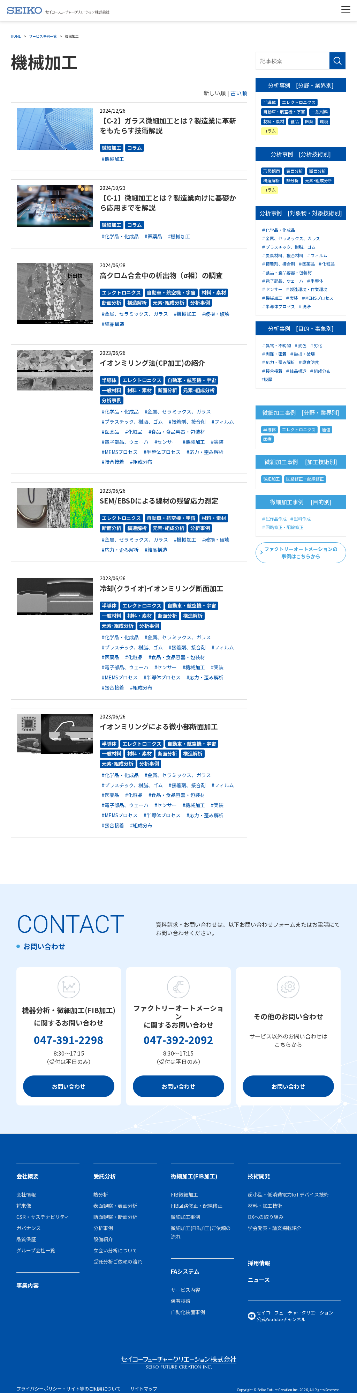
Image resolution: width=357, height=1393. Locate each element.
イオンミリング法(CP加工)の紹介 (152, 363)
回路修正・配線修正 (305, 479)
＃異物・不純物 (276, 345)
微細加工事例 (185, 1216)
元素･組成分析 (168, 302)
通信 (326, 429)
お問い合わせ (68, 1086)
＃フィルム (316, 255)
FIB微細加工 (184, 1194)
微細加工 (111, 147)
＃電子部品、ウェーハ (282, 281)
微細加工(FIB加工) (194, 1176)
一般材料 (111, 390)
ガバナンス (28, 1227)
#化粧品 (134, 431)
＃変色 (300, 345)
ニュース (259, 1279)
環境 (324, 121)
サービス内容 (185, 1289)
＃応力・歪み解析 (278, 362)
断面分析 (111, 302)
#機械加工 (113, 158)
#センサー (165, 441)
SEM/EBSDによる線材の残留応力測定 (159, 501)
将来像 (23, 1205)
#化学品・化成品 (120, 236)
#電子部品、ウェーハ (125, 441)
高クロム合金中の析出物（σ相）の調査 (161, 275)
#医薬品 (153, 236)
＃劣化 (316, 345)
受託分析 (104, 1176)
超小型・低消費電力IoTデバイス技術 (288, 1194)
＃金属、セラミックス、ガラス (290, 238)
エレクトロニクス (121, 292)
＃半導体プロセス (278, 306)
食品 (294, 121)
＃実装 (292, 298)
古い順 (238, 93)
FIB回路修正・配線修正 (196, 1205)
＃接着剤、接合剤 (278, 264)
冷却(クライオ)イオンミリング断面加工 (161, 588)
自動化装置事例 (188, 1312)
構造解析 (137, 302)
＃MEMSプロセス (317, 298)
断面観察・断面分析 (115, 1216)
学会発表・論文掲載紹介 (275, 1227)
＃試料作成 (300, 519)
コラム (134, 147)
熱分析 (292, 180)
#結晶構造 (113, 323)
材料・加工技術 (265, 1205)
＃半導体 (314, 281)
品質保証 (26, 1239)
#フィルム (223, 421)
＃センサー (271, 289)
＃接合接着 (271, 371)
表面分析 (294, 171)
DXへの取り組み (265, 1216)
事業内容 (27, 1285)
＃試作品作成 (274, 519)
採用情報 (259, 1263)
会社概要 (27, 1176)
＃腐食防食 (308, 362)
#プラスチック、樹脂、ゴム (132, 421)
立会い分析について (115, 1250)
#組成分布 (141, 461)
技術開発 (259, 1176)
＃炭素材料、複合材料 (282, 255)
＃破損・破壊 (302, 354)
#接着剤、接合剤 (187, 421)
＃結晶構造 (296, 371)
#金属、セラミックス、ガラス (135, 313)
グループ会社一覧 (35, 1250)
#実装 (217, 441)
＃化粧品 (326, 264)
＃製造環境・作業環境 (306, 289)
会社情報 (26, 1194)
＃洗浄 (304, 306)
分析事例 (200, 302)
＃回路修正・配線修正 (282, 527)
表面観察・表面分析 (115, 1205)
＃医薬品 (306, 264)
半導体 (109, 380)
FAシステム (185, 1271)
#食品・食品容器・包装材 (177, 431)
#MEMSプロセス (120, 451)
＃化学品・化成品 (278, 230)
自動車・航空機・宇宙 (171, 292)
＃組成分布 (320, 371)
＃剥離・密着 (274, 354)
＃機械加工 (271, 298)
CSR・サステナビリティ (42, 1216)
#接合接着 (113, 461)
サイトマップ (143, 1388)
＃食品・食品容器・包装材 (286, 272)
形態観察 (271, 171)
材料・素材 (214, 292)
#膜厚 (266, 379)
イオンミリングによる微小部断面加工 (159, 726)
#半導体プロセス (162, 451)
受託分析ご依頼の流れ (117, 1261)
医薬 (309, 121)
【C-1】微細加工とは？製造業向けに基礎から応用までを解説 (168, 203)
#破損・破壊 (215, 313)
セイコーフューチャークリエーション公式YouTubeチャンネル (295, 1316)
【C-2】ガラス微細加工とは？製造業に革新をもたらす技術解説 (168, 125)
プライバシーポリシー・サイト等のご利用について (68, 1388)
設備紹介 (103, 1239)
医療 (267, 439)
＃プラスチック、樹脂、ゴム (288, 247)
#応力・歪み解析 (205, 451)
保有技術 (180, 1300)
